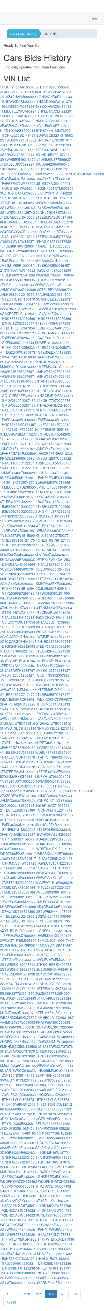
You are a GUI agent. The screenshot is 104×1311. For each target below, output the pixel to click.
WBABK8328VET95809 (53, 839)
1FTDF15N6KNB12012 (18, 1104)
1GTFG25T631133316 (17, 959)
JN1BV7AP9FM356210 (54, 1113)
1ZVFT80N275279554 (17, 882)
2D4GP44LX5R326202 (54, 906)
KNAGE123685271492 (54, 1253)
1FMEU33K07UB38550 (18, 487)
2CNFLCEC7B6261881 (17, 950)
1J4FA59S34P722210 (53, 424)
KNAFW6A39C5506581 (54, 1022)
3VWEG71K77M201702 (18, 1080)
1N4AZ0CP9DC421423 (55, 858)
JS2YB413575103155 (16, 149)
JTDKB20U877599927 (54, 159)
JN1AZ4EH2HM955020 (18, 96)
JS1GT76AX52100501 (53, 183)
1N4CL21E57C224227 (53, 887)
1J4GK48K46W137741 (53, 1152)
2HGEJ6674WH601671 (52, 149)
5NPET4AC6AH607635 (18, 1244)
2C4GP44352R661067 (53, 337)
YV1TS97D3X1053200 (17, 781)
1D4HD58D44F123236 (53, 1263)
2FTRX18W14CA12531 (54, 559)
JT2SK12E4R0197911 (52, 516)
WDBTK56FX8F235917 (54, 848)
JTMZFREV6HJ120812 (18, 762)
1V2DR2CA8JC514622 (17, 1210)
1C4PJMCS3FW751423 (18, 863)
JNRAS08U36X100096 (17, 1273)
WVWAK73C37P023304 (55, 602)
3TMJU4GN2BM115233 (18, 434)
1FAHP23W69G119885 (53, 1157)
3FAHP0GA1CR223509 (18, 453)
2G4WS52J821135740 (17, 207)
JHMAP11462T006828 (17, 472)
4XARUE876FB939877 (53, 1282)
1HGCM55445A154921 (54, 704)
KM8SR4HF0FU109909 (54, 925)
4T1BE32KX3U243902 (17, 916)
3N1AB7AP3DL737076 (55, 1046)
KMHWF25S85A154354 (53, 91)
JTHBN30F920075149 (17, 1219)
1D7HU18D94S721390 (17, 911)
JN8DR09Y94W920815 (18, 390)
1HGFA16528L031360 (17, 684)
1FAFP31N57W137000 (53, 492)
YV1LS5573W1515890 (17, 535)
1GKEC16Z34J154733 (17, 120)
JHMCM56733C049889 (18, 289)
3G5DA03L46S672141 (17, 805)
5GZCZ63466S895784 (17, 569)
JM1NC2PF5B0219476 (52, 824)
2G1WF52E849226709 (53, 144)
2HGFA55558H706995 (17, 279)
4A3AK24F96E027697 (17, 371)
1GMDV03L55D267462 (18, 400)
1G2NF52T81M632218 (18, 829)
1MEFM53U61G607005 (55, 366)
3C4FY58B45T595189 (51, 429)
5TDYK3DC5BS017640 (53, 169)
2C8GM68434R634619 (54, 969)
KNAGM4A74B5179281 (55, 241)
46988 (11, 1302)
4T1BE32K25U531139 (17, 752)
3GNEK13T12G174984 (54, 800)
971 (39, 1293)
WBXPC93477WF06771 (55, 699)
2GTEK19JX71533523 (52, 805)
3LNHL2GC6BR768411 (54, 212)
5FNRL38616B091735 (53, 921)
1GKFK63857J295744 (17, 342)
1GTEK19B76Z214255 (17, 612)
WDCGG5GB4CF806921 (54, 1219)
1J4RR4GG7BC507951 (18, 530)
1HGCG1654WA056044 (18, 188)
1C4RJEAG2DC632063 (18, 1089)
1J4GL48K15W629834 (17, 492)
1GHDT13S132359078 (17, 545)
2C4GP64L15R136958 (17, 945)
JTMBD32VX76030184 (17, 887)
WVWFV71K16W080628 (54, 877)
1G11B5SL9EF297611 (54, 125)
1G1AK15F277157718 (52, 154)
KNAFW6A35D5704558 (18, 906)
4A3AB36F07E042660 (17, 1142)
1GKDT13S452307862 (52, 675)
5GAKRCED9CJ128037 (54, 299)
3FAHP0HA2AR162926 (17, 704)
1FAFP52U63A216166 (17, 443)
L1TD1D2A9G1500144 (17, 130)
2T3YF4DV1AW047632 (17, 270)
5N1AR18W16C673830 (52, 381)
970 (27, 1293)
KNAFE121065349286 (52, 342)
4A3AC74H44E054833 (17, 549)
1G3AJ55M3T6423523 (53, 781)
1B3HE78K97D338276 (17, 1258)
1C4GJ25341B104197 (53, 868)
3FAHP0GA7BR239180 (18, 747)
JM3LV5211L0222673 (17, 173)
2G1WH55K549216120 (18, 159)
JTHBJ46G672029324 (54, 998)
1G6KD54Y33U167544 (17, 525)
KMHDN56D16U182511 (18, 1171)
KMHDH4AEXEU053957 (18, 578)
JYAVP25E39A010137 (17, 496)
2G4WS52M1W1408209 (55, 1036)
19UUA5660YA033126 (17, 106)
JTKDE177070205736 (53, 400)
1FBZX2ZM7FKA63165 (18, 1133)
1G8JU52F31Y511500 (17, 978)
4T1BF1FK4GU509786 (53, 525)
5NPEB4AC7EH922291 (55, 111)
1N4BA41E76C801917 (54, 140)
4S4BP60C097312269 (17, 91)
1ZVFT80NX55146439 (17, 1075)
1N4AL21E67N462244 (53, 1258)
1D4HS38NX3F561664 (17, 564)
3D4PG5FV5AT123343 (55, 1171)
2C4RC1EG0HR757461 (54, 197)
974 (74, 1293)
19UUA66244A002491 (53, 472)
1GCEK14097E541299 (53, 270)
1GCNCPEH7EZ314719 (54, 810)
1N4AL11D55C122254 (17, 463)
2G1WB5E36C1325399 (55, 1027)
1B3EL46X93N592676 (52, 819)
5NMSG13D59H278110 (18, 728)
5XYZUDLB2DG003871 (18, 930)
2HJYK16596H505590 (54, 87)
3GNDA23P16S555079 (53, 1215)
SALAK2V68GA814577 (52, 1147)
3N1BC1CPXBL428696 (54, 255)
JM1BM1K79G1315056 (53, 737)
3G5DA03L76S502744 (17, 154)
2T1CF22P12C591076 (53, 612)
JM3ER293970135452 (17, 680)
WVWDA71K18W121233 (18, 308)
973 (63, 1293)
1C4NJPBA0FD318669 (55, 1060)
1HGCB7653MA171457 (18, 424)
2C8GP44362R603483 (17, 1152)
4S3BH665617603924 (54, 1248)
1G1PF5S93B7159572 (17, 839)
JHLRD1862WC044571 (54, 1244)
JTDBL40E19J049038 (17, 381)
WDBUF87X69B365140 (53, 752)
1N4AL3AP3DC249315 (54, 405)
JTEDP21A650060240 (53, 646)
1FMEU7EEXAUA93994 (18, 111)
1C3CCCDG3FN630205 (55, 116)
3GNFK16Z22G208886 (53, 896)
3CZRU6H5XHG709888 (18, 193)
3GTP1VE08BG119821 (54, 1118)
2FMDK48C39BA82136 (54, 1051)
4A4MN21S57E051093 (17, 1022)
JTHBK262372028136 (53, 279)
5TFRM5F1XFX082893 (55, 689)
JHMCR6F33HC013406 (54, 520)
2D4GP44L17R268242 (53, 501)
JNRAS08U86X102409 (17, 631)
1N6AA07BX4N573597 (17, 1205)
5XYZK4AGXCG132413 (53, 106)
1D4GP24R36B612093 (17, 646)
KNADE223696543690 (17, 458)
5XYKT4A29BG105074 (52, 496)
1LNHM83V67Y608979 (53, 983)
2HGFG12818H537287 (18, 1036)
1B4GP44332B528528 (17, 260)
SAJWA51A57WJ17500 (53, 443)
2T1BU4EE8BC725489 (17, 810)
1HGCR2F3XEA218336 (55, 453)
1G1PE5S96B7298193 (17, 593)
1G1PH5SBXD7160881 (18, 733)
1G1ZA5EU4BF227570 (53, 684)
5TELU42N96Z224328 (17, 651)
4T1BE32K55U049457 (53, 265)
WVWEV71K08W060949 (53, 284)
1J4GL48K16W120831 (17, 246)
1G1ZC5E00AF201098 (17, 974)
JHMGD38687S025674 (55, 795)
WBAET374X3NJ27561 (18, 786)
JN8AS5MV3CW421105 (55, 1070)
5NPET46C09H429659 (52, 742)
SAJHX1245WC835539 (54, 357)
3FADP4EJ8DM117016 (17, 226)
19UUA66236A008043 (52, 164)
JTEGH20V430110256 (53, 655)
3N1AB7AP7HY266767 (17, 670)
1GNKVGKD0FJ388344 (54, 96)
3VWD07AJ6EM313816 (54, 950)
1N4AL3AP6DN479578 (17, 757)
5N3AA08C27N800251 (52, 260)
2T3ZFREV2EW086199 (18, 795)
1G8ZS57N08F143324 (17, 1176)
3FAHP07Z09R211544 (53, 385)
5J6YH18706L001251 (53, 776)
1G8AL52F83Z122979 (17, 439)
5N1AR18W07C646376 (18, 1070)
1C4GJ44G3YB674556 (54, 1031)
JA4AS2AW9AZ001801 (53, 207)
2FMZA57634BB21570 (52, 713)
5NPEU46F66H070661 (17, 477)
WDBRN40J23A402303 (18, 251)
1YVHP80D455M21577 (18, 901)
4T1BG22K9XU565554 (17, 868)
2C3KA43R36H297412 (17, 983)
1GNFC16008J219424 (54, 930)
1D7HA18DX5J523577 (17, 323)
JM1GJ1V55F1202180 (17, 265)
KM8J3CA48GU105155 (18, 1065)
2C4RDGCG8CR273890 (18, 231)
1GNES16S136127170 (17, 540)
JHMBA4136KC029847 (17, 304)
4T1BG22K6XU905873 (53, 347)
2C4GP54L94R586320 (86, 173)
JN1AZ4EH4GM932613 (18, 1253)
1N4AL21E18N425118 (17, 617)
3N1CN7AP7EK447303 (17, 1200)
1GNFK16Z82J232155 (17, 1157)
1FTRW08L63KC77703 (53, 236)
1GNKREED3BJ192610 (54, 1176)
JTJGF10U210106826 (17, 202)
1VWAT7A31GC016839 (18, 357)
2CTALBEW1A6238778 (18, 1003)
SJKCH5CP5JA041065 (17, 1191)
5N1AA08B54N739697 (53, 622)
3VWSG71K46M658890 (18, 940)
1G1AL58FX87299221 (54, 313)
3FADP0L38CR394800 (53, 294)
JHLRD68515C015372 (17, 294)
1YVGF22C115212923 (54, 747)
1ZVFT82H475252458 (17, 742)
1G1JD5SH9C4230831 (17, 1263)
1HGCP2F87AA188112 (53, 1142)
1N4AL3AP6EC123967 (54, 1089)
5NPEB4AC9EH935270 (55, 222)
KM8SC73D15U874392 (18, 366)
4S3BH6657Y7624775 (54, 733)
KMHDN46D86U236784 (18, 222)
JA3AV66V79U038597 (54, 718)
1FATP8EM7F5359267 (53, 708)
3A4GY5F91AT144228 (53, 178)
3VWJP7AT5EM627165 (54, 959)
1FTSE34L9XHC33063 (17, 627)
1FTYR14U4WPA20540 (55, 771)
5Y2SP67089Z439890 (54, 1080)
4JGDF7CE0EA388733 (17, 255)
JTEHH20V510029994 (52, 790)
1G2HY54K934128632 (17, 520)
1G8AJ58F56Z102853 (53, 766)
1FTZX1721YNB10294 (55, 578)
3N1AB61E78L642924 (55, 434)
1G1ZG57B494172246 (17, 925)
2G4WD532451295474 (17, 1282)
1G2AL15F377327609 (56, 1224)
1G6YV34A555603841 (17, 1186)
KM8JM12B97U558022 (53, 458)
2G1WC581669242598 (53, 974)
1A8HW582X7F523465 (52, 371)
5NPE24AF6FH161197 (53, 1268)
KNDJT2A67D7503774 (53, 535)
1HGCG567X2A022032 (55, 1094)
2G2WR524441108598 (53, 911)
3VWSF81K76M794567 (55, 815)
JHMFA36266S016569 (17, 843)
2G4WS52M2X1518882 (55, 135)
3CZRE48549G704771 (53, 573)
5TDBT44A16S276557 (53, 130)
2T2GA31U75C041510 (17, 723)
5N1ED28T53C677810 (54, 641)
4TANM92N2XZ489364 (18, 607)
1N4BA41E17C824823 (17, 737)
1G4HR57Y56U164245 (54, 1133)
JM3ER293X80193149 (53, 892)
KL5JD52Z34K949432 (17, 554)
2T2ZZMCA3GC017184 (54, 217)
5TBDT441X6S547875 (53, 1162)
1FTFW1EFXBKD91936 (18, 1239)
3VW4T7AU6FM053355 (18, 689)
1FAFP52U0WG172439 (56, 1166)
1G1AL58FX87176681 (53, 1234)
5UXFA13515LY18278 (17, 713)
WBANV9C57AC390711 (55, 1065)
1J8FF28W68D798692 (17, 935)
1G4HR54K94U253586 (17, 197)
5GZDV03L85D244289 (53, 569)
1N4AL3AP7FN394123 (17, 708)
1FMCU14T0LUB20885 (55, 251)
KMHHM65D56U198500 (18, 1046)
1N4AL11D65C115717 (17, 236)
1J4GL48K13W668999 (17, 872)
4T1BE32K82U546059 (53, 1200)
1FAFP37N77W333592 (17, 183)
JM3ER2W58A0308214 (18, 1138)
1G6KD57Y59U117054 (17, 622)
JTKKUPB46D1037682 (17, 1056)
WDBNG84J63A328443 (18, 998)
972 (51, 1293)
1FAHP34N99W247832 (54, 757)
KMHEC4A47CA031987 (55, 1017)
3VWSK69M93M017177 (53, 202)
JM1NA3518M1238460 (54, 1003)
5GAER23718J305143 (53, 1277)
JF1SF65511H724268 (53, 786)
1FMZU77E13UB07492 (53, 1186)
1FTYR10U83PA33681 (17, 1123)
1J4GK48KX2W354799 (53, 1205)
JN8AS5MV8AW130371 (18, 241)
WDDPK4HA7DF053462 (18, 1181)
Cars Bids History (23, 34)
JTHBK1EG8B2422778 (53, 964)
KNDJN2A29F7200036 (17, 559)
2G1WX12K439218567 (17, 1277)
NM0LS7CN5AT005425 (53, 120)
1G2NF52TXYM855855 (55, 188)
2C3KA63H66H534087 (17, 1084)
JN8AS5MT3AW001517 (18, 858)
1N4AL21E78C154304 (53, 564)
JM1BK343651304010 (54, 487)
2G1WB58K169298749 (17, 964)
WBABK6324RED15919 (54, 627)
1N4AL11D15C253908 (53, 246)
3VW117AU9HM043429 (18, 718)
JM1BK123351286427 (53, 670)
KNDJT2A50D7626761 (17, 1012)
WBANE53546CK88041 (18, 699)
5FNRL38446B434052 (53, 1123)
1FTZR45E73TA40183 (17, 385)
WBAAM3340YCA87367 (55, 530)
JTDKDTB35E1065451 (17, 1128)
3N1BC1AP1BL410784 (17, 660)
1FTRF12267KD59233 (17, 347)
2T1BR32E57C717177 (17, 694)
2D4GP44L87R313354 (17, 178)
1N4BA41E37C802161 (52, 665)
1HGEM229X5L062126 (53, 935)
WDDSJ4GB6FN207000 (18, 1060)
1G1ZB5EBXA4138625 (53, 352)
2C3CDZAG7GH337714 (18, 332)
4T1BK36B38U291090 (53, 593)
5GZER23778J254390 (17, 993)
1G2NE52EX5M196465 (53, 463)
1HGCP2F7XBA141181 (55, 395)
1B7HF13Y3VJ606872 (17, 1099)
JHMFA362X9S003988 (54, 954)
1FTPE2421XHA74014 (53, 988)
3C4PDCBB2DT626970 (53, 414)
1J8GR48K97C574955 (17, 482)
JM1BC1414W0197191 (54, 901)
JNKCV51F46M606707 (17, 448)
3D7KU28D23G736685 (17, 1118)
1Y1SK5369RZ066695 (55, 231)
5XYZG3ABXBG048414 (18, 776)
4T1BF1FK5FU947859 (52, 323)
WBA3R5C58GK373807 (18, 1017)
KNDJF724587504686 (53, 361)
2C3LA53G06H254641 (17, 583)
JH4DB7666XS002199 (54, 1195)
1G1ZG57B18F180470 (17, 299)
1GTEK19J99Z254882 (17, 414)
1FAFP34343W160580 (17, 419)
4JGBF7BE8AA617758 (53, 328)
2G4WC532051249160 (17, 361)
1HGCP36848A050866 (17, 318)
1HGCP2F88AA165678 (18, 87)
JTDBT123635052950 (53, 1056)
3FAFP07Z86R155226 (53, 1128)
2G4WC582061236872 (17, 848)
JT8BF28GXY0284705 (17, 337)
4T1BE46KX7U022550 (17, 501)
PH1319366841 (82, 790)
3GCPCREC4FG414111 (53, 617)
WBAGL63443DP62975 (54, 872)
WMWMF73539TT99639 (55, 275)
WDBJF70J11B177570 (53, 631)
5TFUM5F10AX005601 (53, 1012)
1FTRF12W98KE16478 (54, 545)
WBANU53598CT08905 (54, 843)
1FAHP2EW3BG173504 (54, 1229)
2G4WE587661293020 (17, 1229)
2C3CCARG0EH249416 (18, 636)
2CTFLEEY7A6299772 (54, 289)
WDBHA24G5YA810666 (18, 598)
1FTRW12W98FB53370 (54, 304)
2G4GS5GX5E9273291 (55, 1109)
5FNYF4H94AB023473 (53, 410)
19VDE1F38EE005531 (53, 467)
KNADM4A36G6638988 (18, 1109)
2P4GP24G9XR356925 (18, 125)
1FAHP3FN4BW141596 (54, 477)
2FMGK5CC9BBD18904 (18, 1166)
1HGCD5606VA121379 (54, 101)
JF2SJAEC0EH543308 (17, 217)
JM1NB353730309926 (17, 516)
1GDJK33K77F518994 (53, 1007)
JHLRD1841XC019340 (17, 144)
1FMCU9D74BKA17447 (55, 940)
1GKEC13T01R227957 (55, 863)
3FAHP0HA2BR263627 (17, 834)
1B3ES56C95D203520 (17, 506)
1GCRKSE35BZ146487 (18, 135)
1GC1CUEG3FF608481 (18, 395)
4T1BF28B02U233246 (54, 829)
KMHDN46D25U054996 (18, 602)
